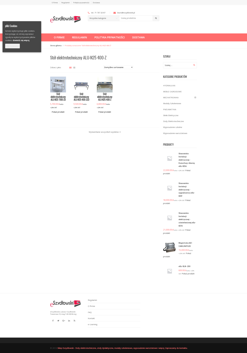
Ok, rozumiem (12, 46)
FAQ (90, 312)
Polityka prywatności (81, 2)
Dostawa (96, 2)
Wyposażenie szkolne (172, 127)
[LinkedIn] (69, 321)
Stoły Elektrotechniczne (173, 121)
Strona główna (55, 45)
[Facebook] (53, 321)
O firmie (55, 2)
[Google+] (64, 321)
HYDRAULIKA (169, 85)
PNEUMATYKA (169, 109)
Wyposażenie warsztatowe (175, 133)
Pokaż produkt (58, 112)
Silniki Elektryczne (170, 115)
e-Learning (92, 324)
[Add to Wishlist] (62, 116)
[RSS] (74, 321)
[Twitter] (58, 321)
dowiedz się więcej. (21, 40)
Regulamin (65, 2)
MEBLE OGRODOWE (172, 91)
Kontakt (91, 318)
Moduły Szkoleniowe (172, 103)
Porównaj (67, 115)
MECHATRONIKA (170, 97)
